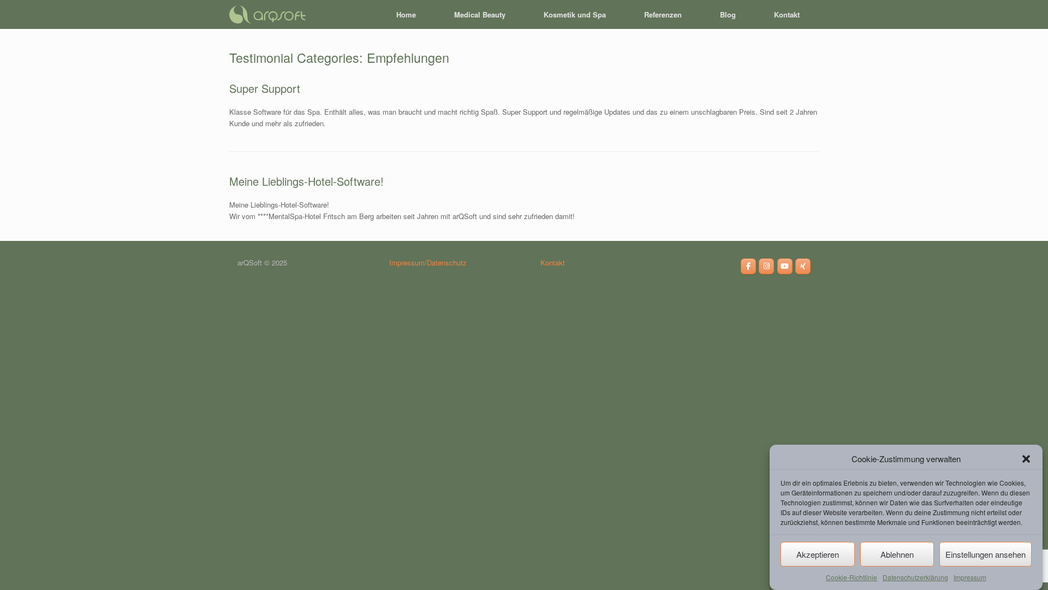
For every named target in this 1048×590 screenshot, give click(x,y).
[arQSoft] (267, 14)
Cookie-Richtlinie (851, 576)
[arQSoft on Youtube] (785, 266)
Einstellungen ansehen (985, 554)
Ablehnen (897, 554)
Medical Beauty (479, 14)
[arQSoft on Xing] (803, 266)
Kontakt (787, 14)
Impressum (970, 576)
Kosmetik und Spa (575, 14)
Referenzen (663, 14)
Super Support (264, 88)
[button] (1026, 458)
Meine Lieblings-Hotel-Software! (306, 181)
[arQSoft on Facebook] (748, 266)
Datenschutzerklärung (915, 576)
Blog (728, 14)
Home (406, 14)
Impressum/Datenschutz (428, 262)
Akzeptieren (817, 554)
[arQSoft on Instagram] (766, 266)
